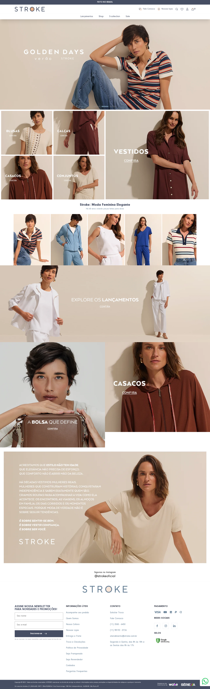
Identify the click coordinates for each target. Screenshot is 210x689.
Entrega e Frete (73, 636)
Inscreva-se (36, 634)
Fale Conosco (149, 9)
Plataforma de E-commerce (162, 684)
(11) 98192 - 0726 (118, 630)
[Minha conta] (187, 9)
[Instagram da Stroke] (166, 626)
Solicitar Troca (117, 613)
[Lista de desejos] (182, 9)
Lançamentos (86, 16)
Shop (101, 16)
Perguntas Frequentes (76, 671)
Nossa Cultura (72, 624)
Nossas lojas (167, 9)
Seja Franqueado (74, 654)
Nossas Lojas (72, 630)
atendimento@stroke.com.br (123, 636)
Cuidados (70, 666)
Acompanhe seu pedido (77, 613)
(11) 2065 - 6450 (117, 624)
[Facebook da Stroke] (157, 626)
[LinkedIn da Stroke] (174, 626)
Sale (128, 16)
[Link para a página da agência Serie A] (188, 684)
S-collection (114, 16)
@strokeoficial (105, 576)
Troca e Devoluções (75, 642)
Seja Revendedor (74, 660)
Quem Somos (72, 619)
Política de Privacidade (77, 648)
